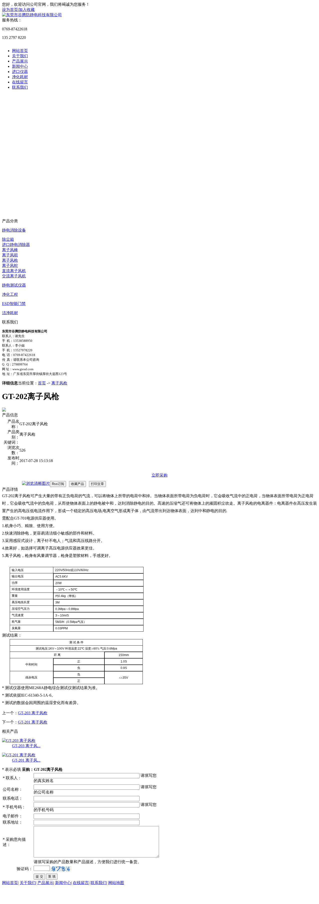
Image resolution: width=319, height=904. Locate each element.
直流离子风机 (14, 271)
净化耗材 (20, 77)
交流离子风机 (14, 276)
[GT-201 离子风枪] (18, 755)
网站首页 (20, 51)
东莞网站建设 (34, 897)
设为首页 (10, 9)
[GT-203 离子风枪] (18, 740)
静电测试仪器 (14, 285)
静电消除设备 (14, 230)
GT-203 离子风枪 (32, 713)
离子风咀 (10, 255)
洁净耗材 (10, 313)
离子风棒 (10, 250)
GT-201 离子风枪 (32, 722)
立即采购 (159, 475)
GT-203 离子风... (26, 746)
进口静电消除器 (16, 244)
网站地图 (116, 883)
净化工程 (10, 294)
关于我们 (20, 56)
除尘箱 (8, 239)
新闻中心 (20, 66)
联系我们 (20, 87)
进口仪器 (20, 71)
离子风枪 (10, 260)
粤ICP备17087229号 (80, 897)
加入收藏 (27, 9)
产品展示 (20, 61)
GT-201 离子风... (26, 760)
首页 (42, 383)
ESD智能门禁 (14, 303)
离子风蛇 (10, 265)
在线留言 (20, 82)
